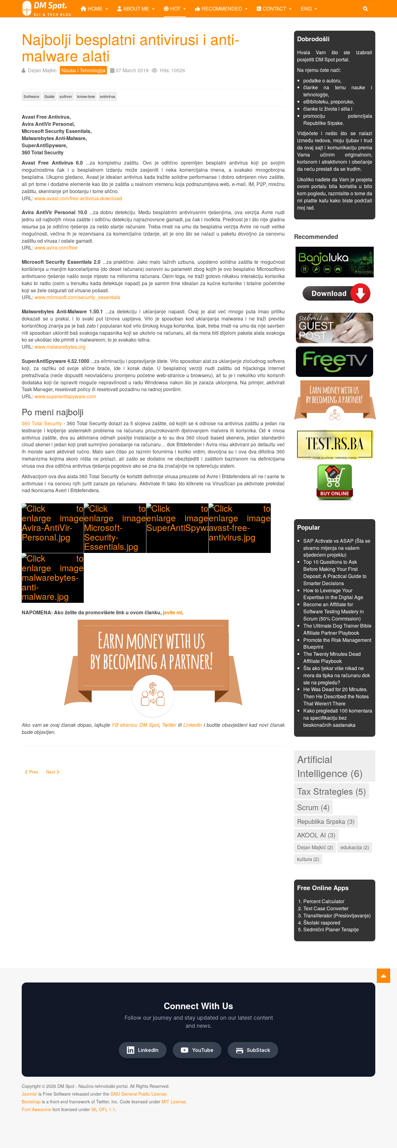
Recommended (222, 8)
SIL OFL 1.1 (103, 1109)
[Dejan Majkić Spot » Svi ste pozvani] (46, 8)
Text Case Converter (325, 908)
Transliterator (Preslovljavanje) (337, 915)
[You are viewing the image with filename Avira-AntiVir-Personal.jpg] (53, 528)
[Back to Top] (383, 976)
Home (96, 8)
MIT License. (174, 1101)
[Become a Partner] (335, 402)
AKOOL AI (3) (316, 834)
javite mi (172, 612)
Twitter (169, 724)
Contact (275, 8)
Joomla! (29, 1094)
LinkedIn (192, 724)
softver (66, 96)
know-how (86, 96)
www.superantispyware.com (65, 396)
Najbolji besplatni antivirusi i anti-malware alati (130, 47)
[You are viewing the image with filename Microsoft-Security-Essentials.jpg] (115, 528)
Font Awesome (36, 1109)
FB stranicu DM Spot (135, 724)
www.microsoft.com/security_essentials (77, 297)
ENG (307, 8)
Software (31, 96)
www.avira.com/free (56, 247)
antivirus (107, 96)
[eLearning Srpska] (335, 443)
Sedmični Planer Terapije (331, 929)
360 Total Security (42, 423)
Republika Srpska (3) (326, 821)
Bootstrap (31, 1101)
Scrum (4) (313, 806)
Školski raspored (321, 922)
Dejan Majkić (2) (315, 847)
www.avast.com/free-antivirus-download (78, 198)
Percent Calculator (323, 901)
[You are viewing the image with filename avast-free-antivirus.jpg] (240, 528)
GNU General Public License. (139, 1094)
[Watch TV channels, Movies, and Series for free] (334, 360)
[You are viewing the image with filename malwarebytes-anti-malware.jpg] (53, 578)
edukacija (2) (355, 847)
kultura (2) (308, 859)
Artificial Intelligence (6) (330, 766)
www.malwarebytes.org (60, 346)
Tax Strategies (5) (331, 791)
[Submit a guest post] (334, 327)
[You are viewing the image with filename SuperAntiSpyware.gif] (177, 528)
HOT (176, 8)
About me (136, 8)
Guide (49, 96)
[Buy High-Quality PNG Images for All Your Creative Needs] (334, 481)
